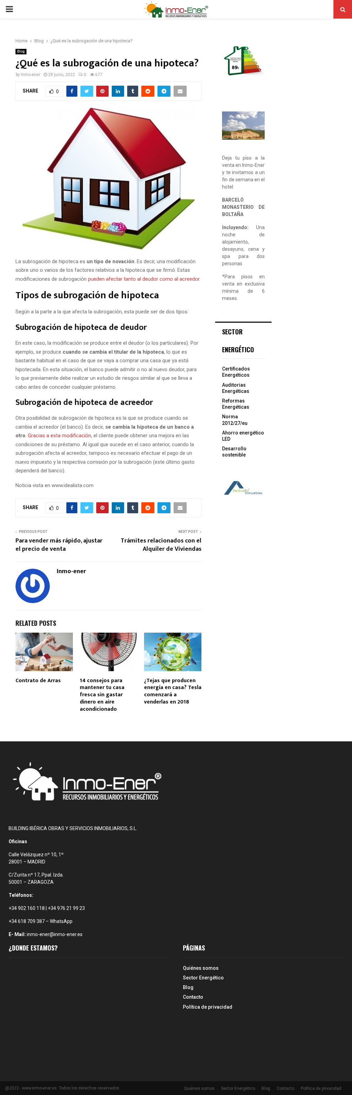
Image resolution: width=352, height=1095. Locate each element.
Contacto (193, 997)
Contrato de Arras (38, 680)
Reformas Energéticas (235, 404)
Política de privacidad (207, 1007)
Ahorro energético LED (243, 436)
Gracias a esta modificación (59, 435)
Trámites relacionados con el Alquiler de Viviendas (161, 545)
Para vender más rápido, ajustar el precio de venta (58, 545)
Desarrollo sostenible (234, 452)
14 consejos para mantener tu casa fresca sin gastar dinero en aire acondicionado (102, 695)
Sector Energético (203, 977)
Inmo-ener (30, 74)
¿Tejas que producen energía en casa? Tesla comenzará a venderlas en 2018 (172, 691)
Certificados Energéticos (236, 372)
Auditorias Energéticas (235, 388)
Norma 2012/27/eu (235, 420)
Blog (21, 51)
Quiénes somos (201, 968)
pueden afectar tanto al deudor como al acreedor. (144, 279)
